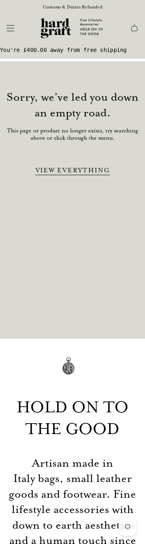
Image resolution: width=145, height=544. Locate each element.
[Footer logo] (72, 371)
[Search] (23, 28)
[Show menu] (10, 28)
